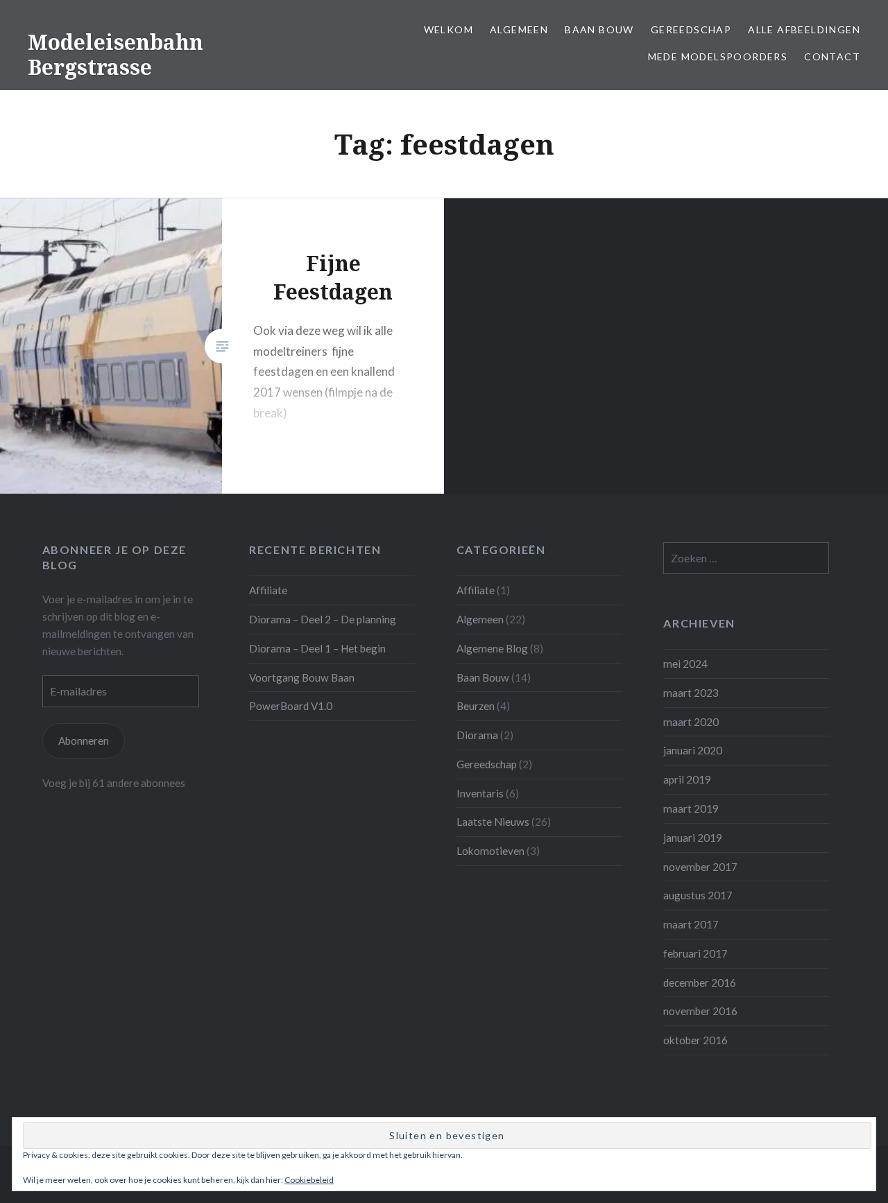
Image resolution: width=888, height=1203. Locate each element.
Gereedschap (691, 29)
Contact (832, 56)
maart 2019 (691, 808)
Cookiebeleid (309, 1180)
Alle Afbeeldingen (804, 29)
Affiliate (268, 590)
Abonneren (83, 740)
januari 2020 (692, 750)
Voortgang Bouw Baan (302, 677)
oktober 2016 (695, 1040)
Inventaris (480, 793)
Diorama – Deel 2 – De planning (322, 619)
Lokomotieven (490, 851)
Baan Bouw (599, 29)
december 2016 (699, 982)
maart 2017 (691, 924)
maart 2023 (691, 692)
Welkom (448, 29)
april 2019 (687, 779)
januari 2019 (692, 837)
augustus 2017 (698, 895)
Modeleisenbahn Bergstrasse (115, 54)
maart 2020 (691, 722)
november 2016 (700, 1011)
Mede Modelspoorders (718, 56)
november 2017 (700, 866)
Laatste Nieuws (492, 821)
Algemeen (519, 29)
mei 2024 (685, 663)
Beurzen (475, 706)
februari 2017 (695, 953)
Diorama (477, 735)
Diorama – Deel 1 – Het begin (317, 648)
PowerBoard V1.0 (290, 706)
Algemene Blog (492, 648)
